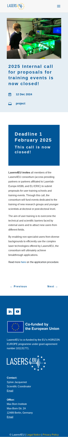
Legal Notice (34, 434)
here (23, 262)
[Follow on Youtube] (17, 311)
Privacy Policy (51, 434)
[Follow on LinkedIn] (10, 311)
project (20, 103)
